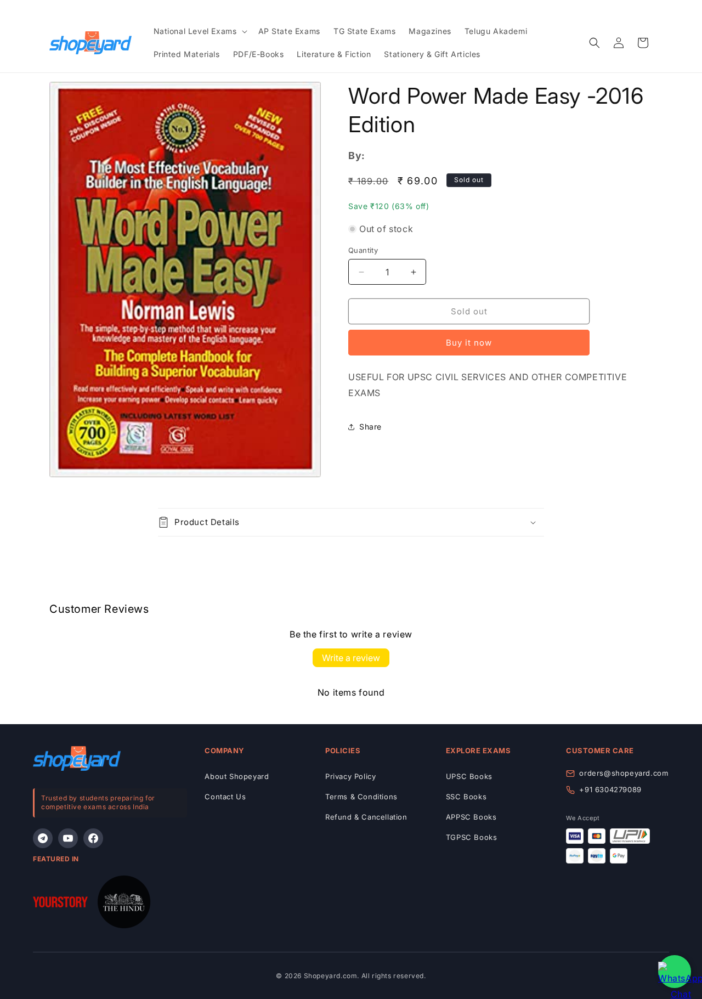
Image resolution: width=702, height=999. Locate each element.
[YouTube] (68, 838)
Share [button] (370, 426)
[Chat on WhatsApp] (674, 971)
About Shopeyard (237, 776)
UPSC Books (469, 776)
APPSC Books (471, 816)
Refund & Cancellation (366, 816)
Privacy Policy (350, 776)
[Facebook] (93, 838)
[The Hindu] (124, 904)
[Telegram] (43, 838)
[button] (199, 31)
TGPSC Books (471, 837)
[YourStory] (60, 904)
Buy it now (469, 342)
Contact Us (225, 796)
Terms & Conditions (361, 796)
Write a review (351, 657)
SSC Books (466, 796)
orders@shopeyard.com (623, 773)
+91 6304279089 (610, 789)
